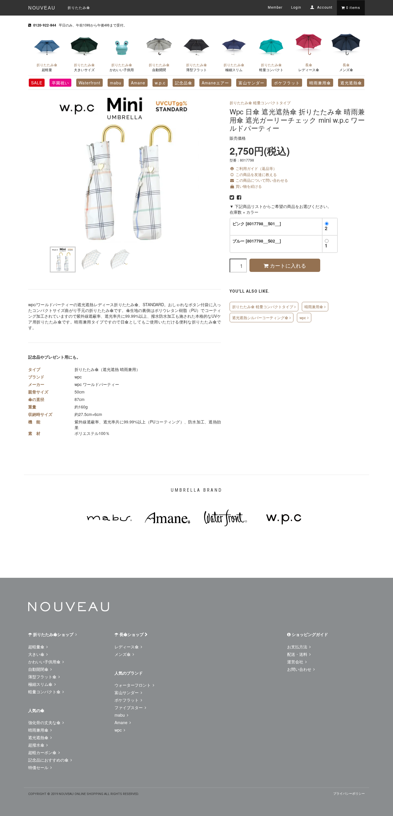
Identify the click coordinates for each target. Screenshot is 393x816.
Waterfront (89, 83)
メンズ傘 (346, 67)
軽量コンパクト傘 (45, 691)
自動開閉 (159, 67)
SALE (36, 83)
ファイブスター (129, 707)
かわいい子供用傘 (45, 661)
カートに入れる (287, 265)
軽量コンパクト (271, 67)
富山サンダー (251, 83)
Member (275, 7)
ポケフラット (287, 83)
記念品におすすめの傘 (49, 760)
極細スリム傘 (41, 684)
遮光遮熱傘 (351, 83)
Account (324, 7)
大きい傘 (36, 654)
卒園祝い (60, 83)
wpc (303, 317)
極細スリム (234, 67)
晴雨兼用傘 (320, 83)
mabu (115, 83)
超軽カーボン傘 (43, 752)
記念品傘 (183, 83)
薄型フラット (196, 67)
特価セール (38, 767)
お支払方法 (297, 647)
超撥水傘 (36, 745)
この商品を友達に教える (255, 174)
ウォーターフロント (133, 685)
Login (296, 7)
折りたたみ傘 (79, 7)
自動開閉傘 (38, 669)
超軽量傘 (36, 647)
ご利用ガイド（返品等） (255, 168)
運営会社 (295, 661)
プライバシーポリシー (349, 793)
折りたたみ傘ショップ (53, 634)
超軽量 (47, 67)
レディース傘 (308, 67)
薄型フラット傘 (43, 676)
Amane (138, 83)
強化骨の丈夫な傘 (45, 722)
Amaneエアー (215, 83)
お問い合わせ (299, 669)
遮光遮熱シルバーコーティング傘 (260, 317)
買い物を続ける (248, 186)
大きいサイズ (84, 67)
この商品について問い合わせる (261, 180)
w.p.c (160, 83)
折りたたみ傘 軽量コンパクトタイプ (260, 102)
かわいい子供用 (122, 67)
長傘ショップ (131, 634)
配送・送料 (297, 654)
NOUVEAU (42, 7)
